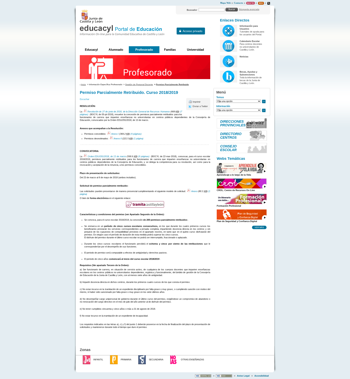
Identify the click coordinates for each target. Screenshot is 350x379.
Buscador (192, 10)
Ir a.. (264, 101)
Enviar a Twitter (200, 106)
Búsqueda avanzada (249, 9)
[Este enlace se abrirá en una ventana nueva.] (268, 3)
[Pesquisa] (231, 9)
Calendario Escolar (250, 41)
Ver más (259, 227)
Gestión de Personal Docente (139, 84)
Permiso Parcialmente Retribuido (172, 84)
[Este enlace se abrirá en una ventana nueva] (145, 204)
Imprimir (197, 102)
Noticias (244, 56)
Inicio (83, 84)
